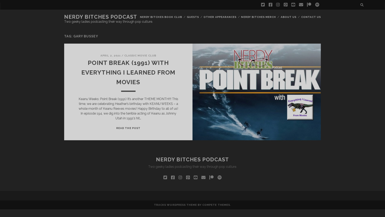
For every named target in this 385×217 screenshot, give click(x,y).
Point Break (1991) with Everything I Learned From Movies (128, 72)
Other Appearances (220, 16)
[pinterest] (285, 4)
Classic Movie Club (140, 55)
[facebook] (270, 4)
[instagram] (278, 4)
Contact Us (311, 16)
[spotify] (317, 4)
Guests (193, 16)
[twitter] (263, 4)
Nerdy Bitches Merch (258, 16)
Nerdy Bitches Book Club (161, 16)
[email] (301, 4)
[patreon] (309, 4)
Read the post (128, 128)
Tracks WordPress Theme (175, 204)
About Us (288, 16)
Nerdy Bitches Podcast (100, 17)
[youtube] (293, 4)
